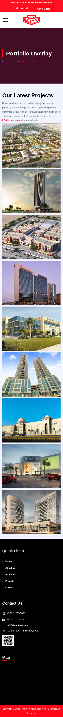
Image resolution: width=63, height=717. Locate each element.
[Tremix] (31, 20)
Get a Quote (43, 8)
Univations (31, 713)
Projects (9, 581)
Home (8, 61)
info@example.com (12, 120)
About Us (10, 568)
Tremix (24, 708)
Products (10, 574)
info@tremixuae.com (18, 625)
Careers (9, 587)
